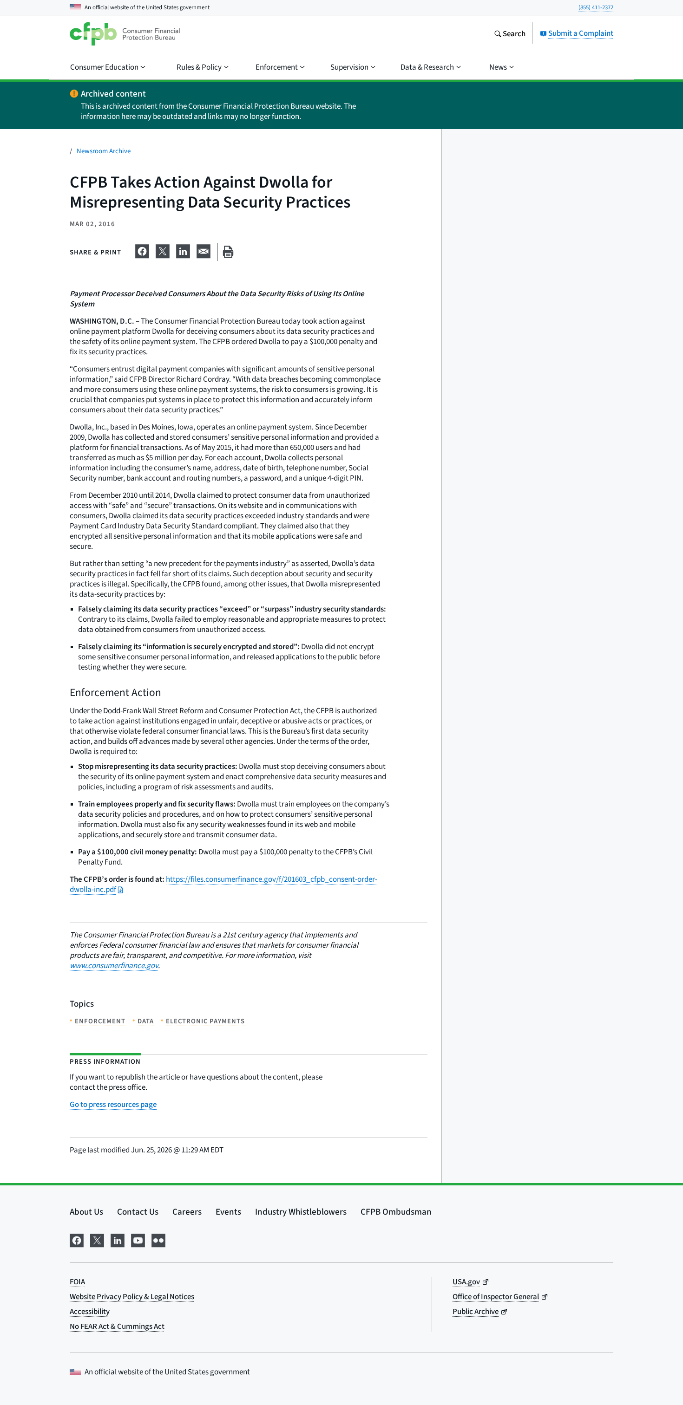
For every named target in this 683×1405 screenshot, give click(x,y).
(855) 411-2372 (595, 7)
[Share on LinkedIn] (183, 249)
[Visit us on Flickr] (158, 1238)
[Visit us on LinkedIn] (118, 1238)
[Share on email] (203, 249)
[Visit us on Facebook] (77, 1238)
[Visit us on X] (97, 1238)
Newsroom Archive (104, 150)
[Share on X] (163, 249)
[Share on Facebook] (142, 249)
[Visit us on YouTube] (138, 1238)
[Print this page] (228, 252)
